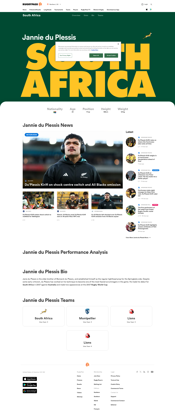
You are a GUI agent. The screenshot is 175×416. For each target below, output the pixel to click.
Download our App (113, 10)
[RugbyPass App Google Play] (43, 385)
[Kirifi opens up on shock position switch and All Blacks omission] (73, 159)
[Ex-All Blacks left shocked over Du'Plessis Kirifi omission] (107, 206)
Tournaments (58, 10)
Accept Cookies (111, 55)
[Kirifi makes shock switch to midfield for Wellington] (38, 206)
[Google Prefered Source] (43, 391)
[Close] (118, 44)
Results (79, 384)
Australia (52, 284)
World (96, 401)
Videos (79, 393)
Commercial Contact (118, 401)
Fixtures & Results (35, 10)
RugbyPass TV (85, 10)
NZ (95, 405)
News (24, 10)
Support (113, 396)
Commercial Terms (117, 388)
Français (96, 409)
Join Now (97, 376)
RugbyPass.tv (98, 380)
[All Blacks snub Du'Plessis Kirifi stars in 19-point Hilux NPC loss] (72, 206)
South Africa (31, 15)
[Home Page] (32, 4)
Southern (97, 396)
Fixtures (79, 380)
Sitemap (79, 397)
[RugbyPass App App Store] (43, 379)
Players (75, 10)
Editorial (113, 405)
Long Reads (47, 10)
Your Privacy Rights (65, 55)
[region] (88, 51)
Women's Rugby (98, 10)
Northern (97, 392)
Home (79, 376)
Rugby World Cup (99, 284)
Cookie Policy (115, 384)
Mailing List (97, 384)
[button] (76, 15)
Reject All (96, 55)
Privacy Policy (115, 376)
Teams (68, 10)
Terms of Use (115, 380)
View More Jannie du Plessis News (137, 238)
